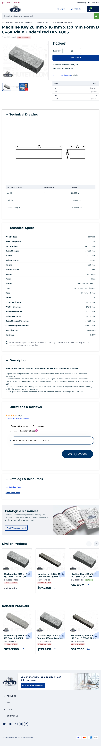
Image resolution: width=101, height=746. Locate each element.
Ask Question (77, 454)
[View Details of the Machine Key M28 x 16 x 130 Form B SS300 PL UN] (50, 560)
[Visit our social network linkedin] (26, 724)
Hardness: (10, 335)
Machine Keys (43, 22)
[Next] (96, 543)
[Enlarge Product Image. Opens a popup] (29, 574)
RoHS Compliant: (13, 241)
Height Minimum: (13, 316)
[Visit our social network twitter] (15, 724)
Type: (8, 288)
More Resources (13, 493)
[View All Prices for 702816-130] (55, 587)
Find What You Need (16, 528)
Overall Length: (12, 251)
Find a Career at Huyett (32, 685)
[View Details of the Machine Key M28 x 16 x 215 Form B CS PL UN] (84, 560)
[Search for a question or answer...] (52, 441)
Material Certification (61, 75)
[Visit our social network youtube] (10, 724)
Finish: (8, 279)
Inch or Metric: (12, 260)
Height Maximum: (14, 311)
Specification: (12, 330)
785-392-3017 (93, 3)
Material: (9, 283)
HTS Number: (12, 246)
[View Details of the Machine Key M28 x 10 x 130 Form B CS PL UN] (17, 560)
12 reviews (10, 418)
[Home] (15, 9)
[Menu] (5, 10)
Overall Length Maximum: (17, 321)
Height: (9, 265)
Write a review (22, 418)
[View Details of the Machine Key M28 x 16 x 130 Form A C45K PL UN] (17, 621)
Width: (9, 255)
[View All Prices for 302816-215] (88, 585)
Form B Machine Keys (62, 22)
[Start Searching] (96, 16)
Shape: (9, 274)
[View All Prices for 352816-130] (55, 649)
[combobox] (50, 16)
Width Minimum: (13, 307)
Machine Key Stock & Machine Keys (17, 22)
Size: (8, 293)
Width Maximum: (13, 302)
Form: (8, 297)
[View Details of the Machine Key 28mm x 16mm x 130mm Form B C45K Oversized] (50, 621)
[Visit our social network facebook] (5, 724)
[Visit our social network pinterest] (21, 724)
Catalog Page (15, 487)
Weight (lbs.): (11, 237)
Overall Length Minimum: (17, 325)
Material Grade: (12, 269)
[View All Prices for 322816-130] (23, 649)
